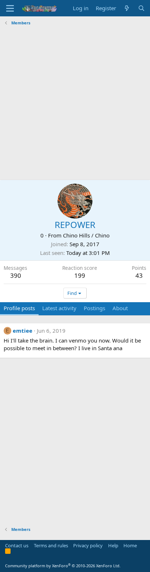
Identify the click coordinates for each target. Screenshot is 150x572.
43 (139, 275)
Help (113, 545)
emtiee (22, 330)
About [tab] (120, 308)
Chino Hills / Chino (86, 235)
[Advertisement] (75, 103)
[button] (10, 8)
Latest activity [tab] (59, 308)
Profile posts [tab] (19, 308)
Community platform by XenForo (63, 565)
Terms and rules (51, 545)
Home (130, 545)
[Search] (141, 8)
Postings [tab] (94, 308)
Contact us (16, 545)
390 (15, 275)
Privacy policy (88, 545)
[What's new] (127, 8)
